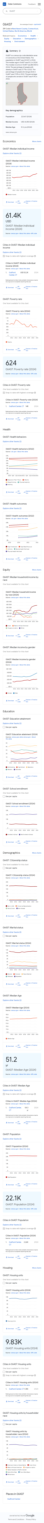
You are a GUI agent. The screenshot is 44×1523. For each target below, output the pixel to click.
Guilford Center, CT (16, 406)
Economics (22, 36)
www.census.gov (11, 132)
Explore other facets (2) (12, 153)
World (29, 31)
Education (17, 39)
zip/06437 (37, 24)
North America (20, 31)
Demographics (30, 39)
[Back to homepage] (4, 4)
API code (19, 202)
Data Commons (14, 4)
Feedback (32, 4)
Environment (20, 41)
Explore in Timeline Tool (31, 202)
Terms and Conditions (16, 1519)
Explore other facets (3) (12, 932)
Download (11, 202)
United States (8, 31)
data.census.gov (25, 737)
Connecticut (33, 29)
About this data (25, 166)
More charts (36, 141)
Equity (6, 39)
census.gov (14, 166)
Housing (7, 41)
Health (33, 36)
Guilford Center (13, 1499)
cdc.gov (13, 451)
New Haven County (19, 29)
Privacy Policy (31, 1519)
